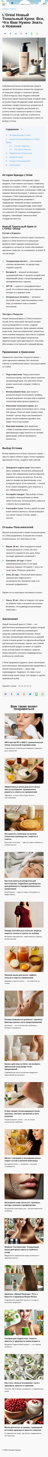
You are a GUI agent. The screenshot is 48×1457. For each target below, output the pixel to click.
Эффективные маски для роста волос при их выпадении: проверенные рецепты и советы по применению (22, 789)
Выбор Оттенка (16, 157)
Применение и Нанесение (20, 153)
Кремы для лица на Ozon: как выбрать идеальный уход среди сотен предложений (22, 1066)
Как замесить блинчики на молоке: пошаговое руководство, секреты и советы (21, 836)
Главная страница (9, 9)
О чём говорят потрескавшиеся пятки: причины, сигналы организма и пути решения (22, 1113)
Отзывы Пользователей (19, 161)
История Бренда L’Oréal (19, 135)
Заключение (14, 165)
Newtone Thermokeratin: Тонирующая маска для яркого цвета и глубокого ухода (22, 1249)
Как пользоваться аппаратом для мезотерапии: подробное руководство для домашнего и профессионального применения (23, 885)
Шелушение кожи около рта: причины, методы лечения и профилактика (22, 1204)
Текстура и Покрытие (22, 149)
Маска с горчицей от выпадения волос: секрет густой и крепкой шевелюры (23, 1159)
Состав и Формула (21, 146)
